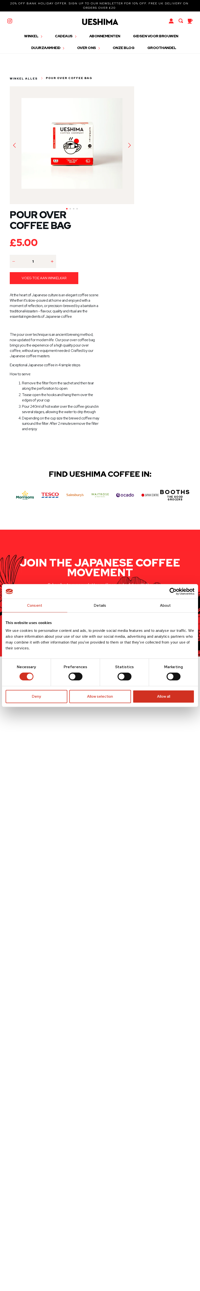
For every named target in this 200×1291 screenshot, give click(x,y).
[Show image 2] (70, 208)
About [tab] (165, 605)
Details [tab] (100, 605)
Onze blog (124, 47)
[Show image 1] (67, 208)
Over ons (87, 47)
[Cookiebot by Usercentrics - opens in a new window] (173, 591)
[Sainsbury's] (75, 495)
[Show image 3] (73, 208)
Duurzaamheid (46, 47)
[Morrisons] (25, 495)
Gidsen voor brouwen (155, 36)
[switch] (75, 676)
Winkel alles (24, 78)
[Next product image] (129, 145)
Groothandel (161, 47)
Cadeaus (64, 36)
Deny (36, 696)
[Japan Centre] (150, 495)
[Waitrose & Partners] (100, 495)
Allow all (163, 696)
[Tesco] (50, 495)
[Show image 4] (77, 208)
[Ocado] (125, 495)
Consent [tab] (34, 605)
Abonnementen (104, 36)
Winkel (31, 36)
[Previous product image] (14, 145)
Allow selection (100, 696)
